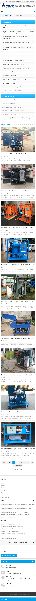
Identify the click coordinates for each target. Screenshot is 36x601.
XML (2, 492)
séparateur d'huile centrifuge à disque (14, 64)
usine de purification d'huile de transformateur (13, 529)
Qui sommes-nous (5, 495)
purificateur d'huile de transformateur (10, 524)
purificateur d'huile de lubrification (10, 538)
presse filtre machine (9, 72)
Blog (2, 483)
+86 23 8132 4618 (14, 114)
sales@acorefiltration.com (13, 107)
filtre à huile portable (9, 57)
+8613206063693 (19, 111)
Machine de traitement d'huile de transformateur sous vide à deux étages (18, 26)
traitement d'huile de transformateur (10, 531)
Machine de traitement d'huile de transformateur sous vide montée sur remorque (18, 32)
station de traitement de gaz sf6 (12, 87)
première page (7, 462)
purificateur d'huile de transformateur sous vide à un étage (18, 43)
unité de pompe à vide (9, 75)
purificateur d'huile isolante (11, 53)
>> (32, 462)
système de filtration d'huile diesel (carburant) (16, 68)
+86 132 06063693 (10, 103)
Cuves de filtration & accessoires (12, 90)
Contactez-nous (5, 497)
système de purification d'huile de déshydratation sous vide (17, 48)
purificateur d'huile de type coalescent (14, 60)
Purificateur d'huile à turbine (8, 536)
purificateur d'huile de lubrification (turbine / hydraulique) (15, 37)
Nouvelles (19, 15)
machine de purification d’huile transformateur (13, 533)
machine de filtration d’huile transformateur (12, 526)
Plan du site (4, 490)
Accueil (12, 15)
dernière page (18, 465)
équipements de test (9, 83)
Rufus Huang (10, 586)
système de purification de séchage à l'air (14, 79)
